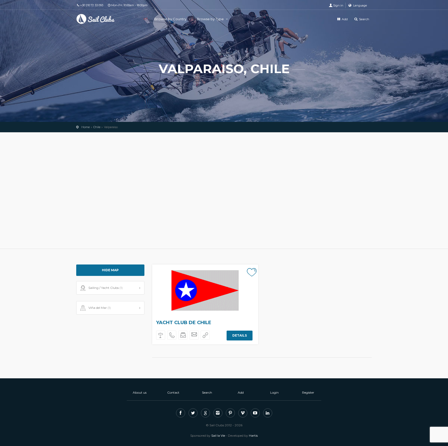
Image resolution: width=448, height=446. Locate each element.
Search (363, 19)
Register (308, 392)
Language (359, 5)
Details (239, 335)
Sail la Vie (218, 435)
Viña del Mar (99, 308)
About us (139, 392)
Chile (96, 127)
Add (344, 19)
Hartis (253, 435)
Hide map (110, 270)
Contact (173, 392)
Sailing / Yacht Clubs (105, 288)
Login (274, 392)
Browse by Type (211, 19)
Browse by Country (170, 19)
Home (85, 127)
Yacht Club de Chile (183, 322)
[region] (224, 191)
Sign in (338, 5)
